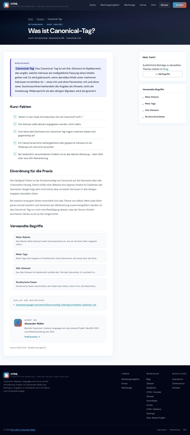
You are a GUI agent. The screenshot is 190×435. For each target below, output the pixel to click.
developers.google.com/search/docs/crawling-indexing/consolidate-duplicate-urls (56, 304)
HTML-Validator (154, 409)
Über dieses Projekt (156, 417)
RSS (184, 430)
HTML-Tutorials (154, 392)
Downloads (152, 400)
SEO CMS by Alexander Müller (23, 430)
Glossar (164, 5)
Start (30, 19)
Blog (165, 69)
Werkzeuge (129, 5)
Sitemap (151, 413)
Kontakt (179, 5)
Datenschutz (178, 383)
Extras (143, 5)
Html (153, 5)
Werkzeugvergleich (109, 5)
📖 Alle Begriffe (162, 74)
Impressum (177, 379)
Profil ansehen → (32, 337)
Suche (93, 5)
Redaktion (151, 387)
